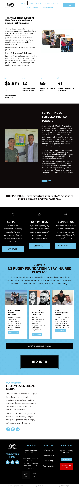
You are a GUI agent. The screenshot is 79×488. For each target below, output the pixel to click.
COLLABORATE (65, 246)
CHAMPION (39, 246)
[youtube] (18, 429)
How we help (48, 455)
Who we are (48, 450)
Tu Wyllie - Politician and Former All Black (38, 312)
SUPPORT (13, 249)
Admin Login (65, 486)
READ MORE (13, 332)
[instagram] (13, 429)
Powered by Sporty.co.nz (15, 486)
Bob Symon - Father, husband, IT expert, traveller (15, 312)
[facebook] (8, 429)
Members (40, 486)
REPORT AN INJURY (66, 466)
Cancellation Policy (35, 474)
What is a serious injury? (39, 346)
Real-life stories (48, 466)
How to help (48, 461)
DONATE (69, 5)
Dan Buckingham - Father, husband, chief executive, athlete (62, 312)
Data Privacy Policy (26, 474)
